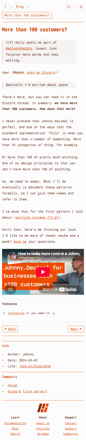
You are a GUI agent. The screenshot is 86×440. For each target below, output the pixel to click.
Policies (43, 428)
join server (35, 391)
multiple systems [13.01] (37, 217)
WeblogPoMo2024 (19, 48)
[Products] (68, 6)
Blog (20, 7)
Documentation (15, 423)
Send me (20, 242)
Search (15, 433)
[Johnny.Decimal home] (43, 407)
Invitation (16, 313)
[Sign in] (80, 6)
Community (70, 433)
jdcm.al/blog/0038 (35, 366)
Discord (14, 391)
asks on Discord (41, 72)
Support (71, 428)
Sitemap (43, 433)
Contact (71, 423)
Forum (12, 385)
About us (43, 423)
